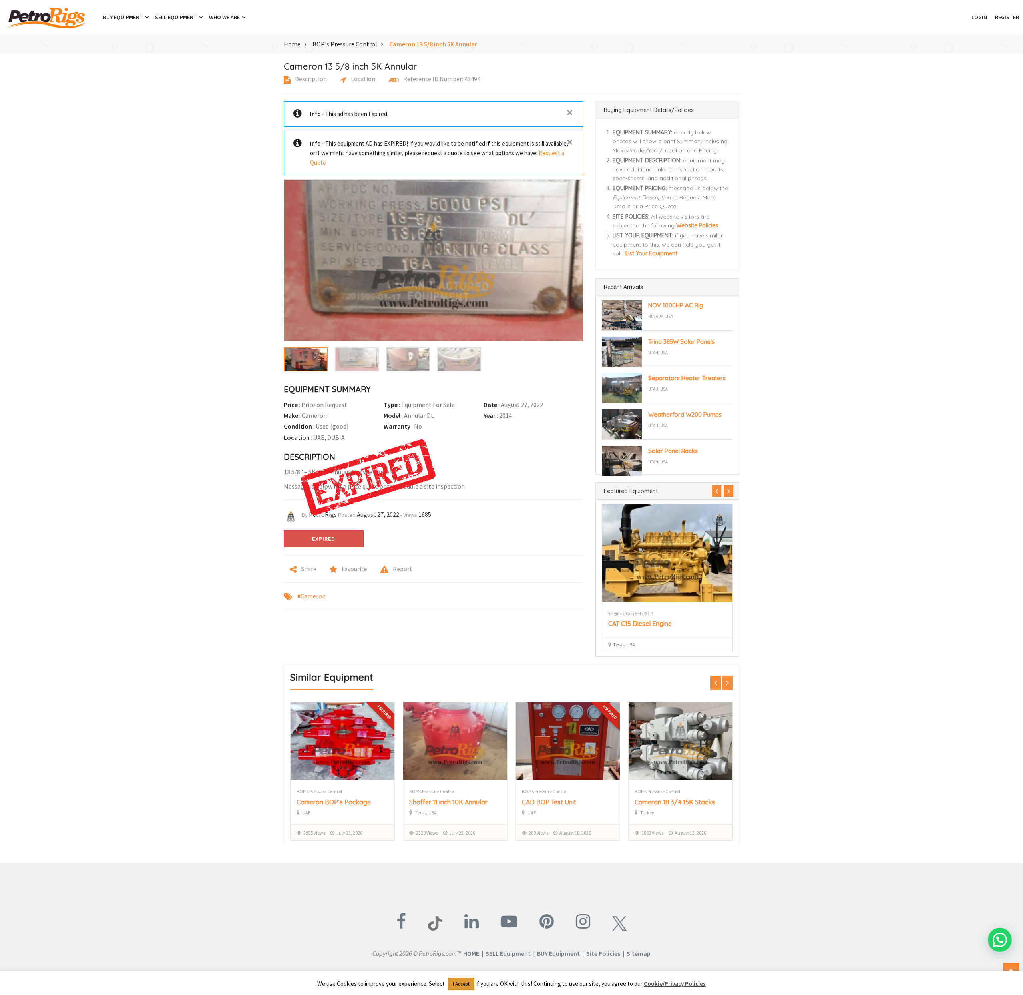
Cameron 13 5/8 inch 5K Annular (433, 44)
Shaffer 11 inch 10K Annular (448, 802)
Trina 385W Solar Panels (681, 341)
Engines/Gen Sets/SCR (630, 613)
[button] (963, 17)
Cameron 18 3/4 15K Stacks (675, 802)
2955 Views (314, 833)
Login (979, 17)
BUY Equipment (558, 953)
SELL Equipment (508, 953)
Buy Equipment (123, 17)
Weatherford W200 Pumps (685, 414)
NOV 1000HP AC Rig (675, 305)
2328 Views (427, 833)
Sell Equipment (176, 17)
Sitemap (639, 953)
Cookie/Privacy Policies (675, 983)
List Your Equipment (651, 253)
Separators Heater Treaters (687, 378)
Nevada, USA (660, 316)
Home (292, 44)
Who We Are (225, 17)
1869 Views (652, 833)
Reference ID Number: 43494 (441, 79)
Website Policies (697, 225)
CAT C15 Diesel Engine (640, 624)
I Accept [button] (461, 984)
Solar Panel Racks (673, 451)
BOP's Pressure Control (344, 44)
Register (1007, 17)
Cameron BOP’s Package (334, 802)
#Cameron (311, 596)
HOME (471, 953)
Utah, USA (658, 352)
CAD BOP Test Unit (549, 802)
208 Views (538, 833)
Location (362, 79)
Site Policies (603, 953)
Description (310, 79)
